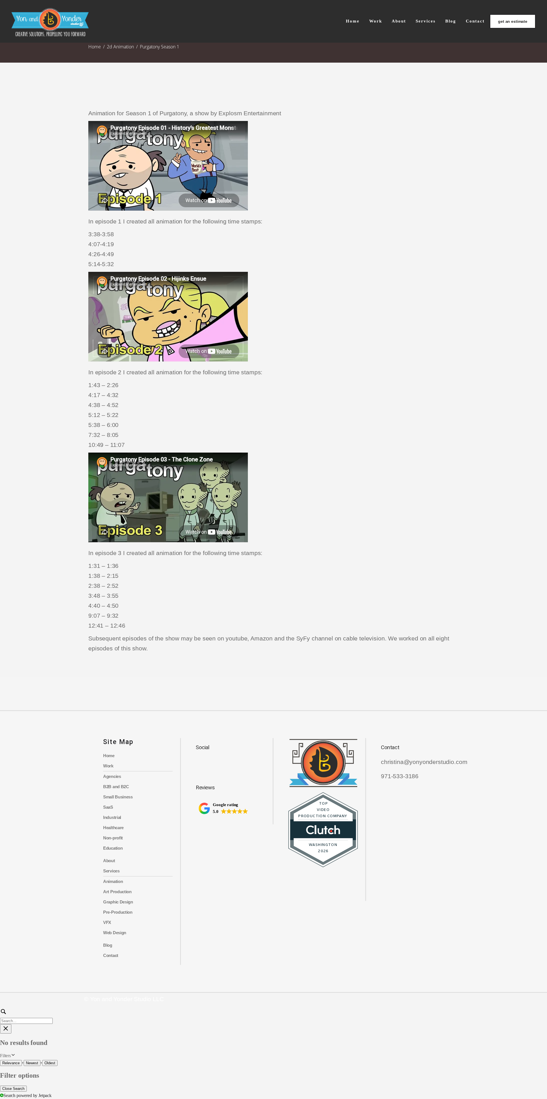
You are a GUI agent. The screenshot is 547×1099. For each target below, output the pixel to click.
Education (113, 848)
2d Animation (120, 47)
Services (111, 870)
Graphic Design (118, 901)
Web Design (114, 932)
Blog (107, 945)
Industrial (112, 817)
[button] (223, 808)
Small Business (118, 796)
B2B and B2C (116, 786)
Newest (32, 1063)
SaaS (108, 807)
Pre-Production (117, 912)
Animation (113, 881)
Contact (110, 955)
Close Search (13, 1088)
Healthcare (113, 827)
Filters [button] (12, 1056)
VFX (107, 922)
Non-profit (113, 837)
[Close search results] (5, 1029)
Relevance (11, 1063)
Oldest (49, 1063)
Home (94, 47)
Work (108, 765)
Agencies (112, 776)
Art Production (117, 891)
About (109, 860)
